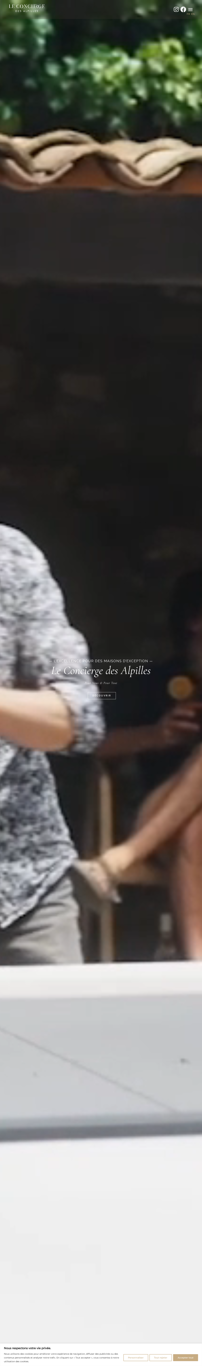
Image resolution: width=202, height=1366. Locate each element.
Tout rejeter (160, 1357)
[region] (101, 1354)
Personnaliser (136, 1357)
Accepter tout (185, 1357)
